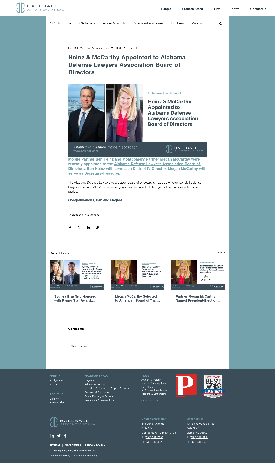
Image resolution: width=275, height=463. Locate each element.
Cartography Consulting (84, 455)
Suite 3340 (193, 428)
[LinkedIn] (52, 435)
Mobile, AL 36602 (197, 432)
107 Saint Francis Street (201, 423)
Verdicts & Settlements (82, 23)
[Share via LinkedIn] (88, 227)
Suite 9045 (147, 428)
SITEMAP (55, 445)
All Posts (55, 23)
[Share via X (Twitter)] (79, 227)
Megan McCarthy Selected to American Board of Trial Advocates (136, 298)
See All (221, 252)
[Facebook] (65, 435)
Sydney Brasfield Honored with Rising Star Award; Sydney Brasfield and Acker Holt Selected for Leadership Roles (76, 298)
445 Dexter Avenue (152, 423)
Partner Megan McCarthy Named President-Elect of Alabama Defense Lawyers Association (197, 298)
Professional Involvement (148, 23)
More (195, 23)
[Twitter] (58, 435)
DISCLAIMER (72, 445)
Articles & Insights (114, 23)
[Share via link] (97, 227)
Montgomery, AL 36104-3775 (158, 432)
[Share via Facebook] (70, 227)
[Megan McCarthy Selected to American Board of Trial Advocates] (138, 275)
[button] (220, 23)
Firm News (177, 23)
